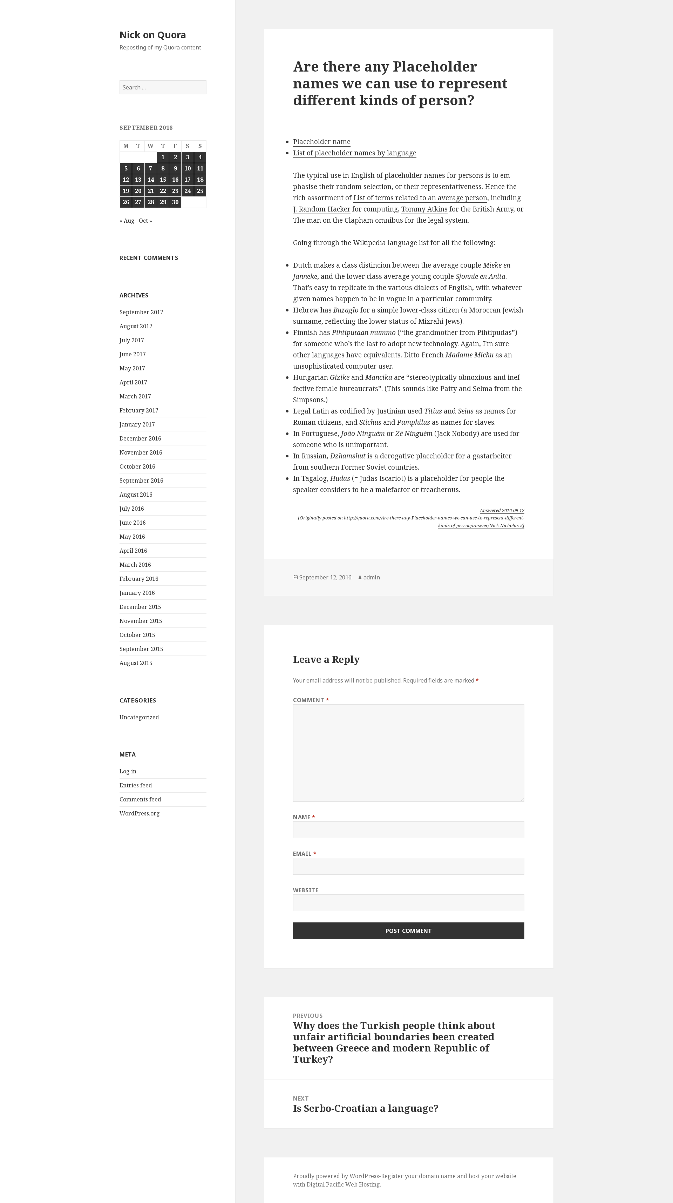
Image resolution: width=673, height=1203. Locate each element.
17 (187, 179)
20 (138, 191)
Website (305, 890)
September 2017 (141, 312)
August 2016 (136, 494)
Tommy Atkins (424, 209)
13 (138, 179)
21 (151, 191)
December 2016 (140, 438)
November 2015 (141, 621)
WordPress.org (140, 813)
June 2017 (133, 354)
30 (175, 202)
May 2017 (132, 368)
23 (175, 191)
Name (304, 817)
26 (126, 202)
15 (163, 179)
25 (200, 191)
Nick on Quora (153, 34)
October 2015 (137, 635)
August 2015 (136, 663)
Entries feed (136, 785)
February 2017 (139, 410)
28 (151, 202)
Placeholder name (322, 141)
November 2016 (141, 452)
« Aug (127, 220)
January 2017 (137, 424)
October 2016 (137, 466)
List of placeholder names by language (354, 152)
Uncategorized (139, 717)
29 (163, 202)
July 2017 (132, 340)
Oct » (145, 220)
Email (305, 854)
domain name (437, 1176)
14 (151, 179)
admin (371, 577)
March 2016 (135, 565)
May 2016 (132, 536)
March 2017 (135, 396)
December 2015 (140, 607)
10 (187, 168)
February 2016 (139, 579)
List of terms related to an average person (420, 197)
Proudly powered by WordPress (336, 1176)
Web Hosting (362, 1184)
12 (126, 179)
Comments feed (140, 799)
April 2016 (133, 551)
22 (163, 191)
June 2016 (133, 522)
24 (187, 191)
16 (175, 179)
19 (126, 191)
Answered (502, 510)
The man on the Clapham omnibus (348, 220)
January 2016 (137, 593)
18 (200, 179)
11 (200, 168)
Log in (128, 771)
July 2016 (132, 508)
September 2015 (141, 649)
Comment (311, 700)
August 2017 (136, 326)
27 (138, 202)
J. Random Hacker (322, 209)
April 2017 (133, 382)
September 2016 (141, 480)
